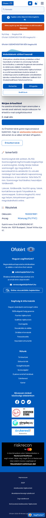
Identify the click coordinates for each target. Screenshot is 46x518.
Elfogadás (33, 86)
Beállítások (23, 92)
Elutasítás (13, 86)
